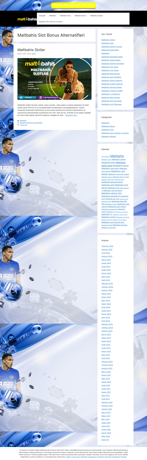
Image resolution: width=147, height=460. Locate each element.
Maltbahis (52, 16)
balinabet (84, 457)
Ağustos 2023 (107, 324)
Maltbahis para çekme (117, 207)
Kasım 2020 (106, 433)
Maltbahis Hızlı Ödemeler (112, 104)
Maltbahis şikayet (120, 225)
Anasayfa (42, 16)
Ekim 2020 (106, 436)
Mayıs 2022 (106, 372)
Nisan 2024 (106, 297)
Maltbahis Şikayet (96, 16)
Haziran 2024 (107, 290)
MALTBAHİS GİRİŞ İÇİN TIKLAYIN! (73, 5)
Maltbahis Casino (107, 177)
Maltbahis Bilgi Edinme (111, 74)
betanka (101, 457)
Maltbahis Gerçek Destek (112, 87)
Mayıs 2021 (106, 413)
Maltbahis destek (119, 179)
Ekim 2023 (106, 317)
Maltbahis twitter (109, 217)
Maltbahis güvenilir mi (111, 196)
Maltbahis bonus (120, 165)
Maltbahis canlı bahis (110, 168)
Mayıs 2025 (106, 260)
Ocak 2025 (106, 267)
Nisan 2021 (106, 416)
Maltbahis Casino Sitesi (108, 179)
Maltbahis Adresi (108, 40)
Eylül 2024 (106, 280)
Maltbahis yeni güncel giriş (113, 222)
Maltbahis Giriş (65, 16)
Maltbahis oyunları (111, 204)
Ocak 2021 (106, 426)
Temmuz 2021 (107, 406)
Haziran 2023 (107, 331)
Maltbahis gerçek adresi (112, 182)
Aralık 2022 (106, 348)
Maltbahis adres (106, 159)
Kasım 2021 (106, 392)
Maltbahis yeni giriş (107, 220)
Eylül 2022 (106, 358)
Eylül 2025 (106, 253)
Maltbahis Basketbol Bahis (112, 57)
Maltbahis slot (110, 212)
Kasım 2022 (106, 351)
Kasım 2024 (106, 273)
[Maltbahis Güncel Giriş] (27, 19)
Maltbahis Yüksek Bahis (111, 60)
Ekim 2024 (106, 277)
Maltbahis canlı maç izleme (118, 174)
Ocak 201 (105, 440)
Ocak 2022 (106, 385)
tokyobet (108, 457)
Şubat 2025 (106, 263)
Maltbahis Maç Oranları (111, 98)
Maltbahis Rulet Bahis (110, 50)
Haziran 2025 (107, 256)
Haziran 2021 (107, 409)
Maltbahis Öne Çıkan (110, 67)
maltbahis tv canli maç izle (120, 214)
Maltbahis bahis (109, 162)
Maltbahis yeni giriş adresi (120, 220)
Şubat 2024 (106, 304)
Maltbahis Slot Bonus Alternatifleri (31, 123)
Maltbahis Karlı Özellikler (111, 77)
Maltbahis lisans (124, 199)
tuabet (68, 457)
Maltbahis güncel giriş (112, 193)
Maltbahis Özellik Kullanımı (112, 84)
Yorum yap (23, 125)
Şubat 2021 (106, 423)
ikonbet (123, 457)
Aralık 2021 (106, 389)
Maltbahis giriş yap (115, 188)
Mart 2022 (106, 379)
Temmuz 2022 (107, 365)
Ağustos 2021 (107, 402)
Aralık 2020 (106, 430)
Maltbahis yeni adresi (122, 217)
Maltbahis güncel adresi (112, 191)
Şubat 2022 (106, 382)
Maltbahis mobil (106, 201)
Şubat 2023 (106, 341)
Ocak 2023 (106, 345)
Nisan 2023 (106, 338)
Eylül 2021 (106, 399)
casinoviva (75, 457)
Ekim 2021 (106, 396)
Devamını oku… (72, 115)
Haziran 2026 (107, 250)
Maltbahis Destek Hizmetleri (113, 64)
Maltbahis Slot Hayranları (112, 101)
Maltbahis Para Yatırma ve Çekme (50, 22)
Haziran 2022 (107, 368)
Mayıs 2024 (106, 294)
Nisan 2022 (106, 375)
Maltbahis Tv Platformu (111, 94)
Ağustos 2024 (107, 284)
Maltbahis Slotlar (31, 50)
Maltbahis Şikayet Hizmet (112, 47)
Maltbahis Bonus (80, 16)
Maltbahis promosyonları (109, 209)
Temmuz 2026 (107, 246)
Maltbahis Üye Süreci (110, 70)
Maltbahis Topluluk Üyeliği (112, 91)
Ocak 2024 (106, 307)
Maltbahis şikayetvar (109, 228)
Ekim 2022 (106, 355)
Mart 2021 (106, 419)
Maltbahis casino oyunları (121, 177)
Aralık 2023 (106, 311)
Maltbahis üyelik (107, 225)
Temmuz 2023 (107, 328)
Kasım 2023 (106, 314)
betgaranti (116, 457)
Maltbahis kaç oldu (112, 199)
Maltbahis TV (107, 214)
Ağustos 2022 (107, 362)
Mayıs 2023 (106, 334)
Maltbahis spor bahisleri (122, 212)
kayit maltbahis (106, 156)
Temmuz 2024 (107, 287)
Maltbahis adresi (119, 159)
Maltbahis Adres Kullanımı (112, 81)
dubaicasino (92, 457)
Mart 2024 (106, 301)
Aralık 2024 (106, 270)
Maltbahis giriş (108, 185)
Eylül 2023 (106, 321)
